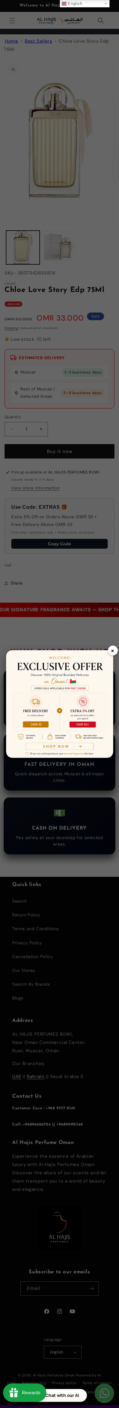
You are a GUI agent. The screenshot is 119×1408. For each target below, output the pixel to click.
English (74, 3)
